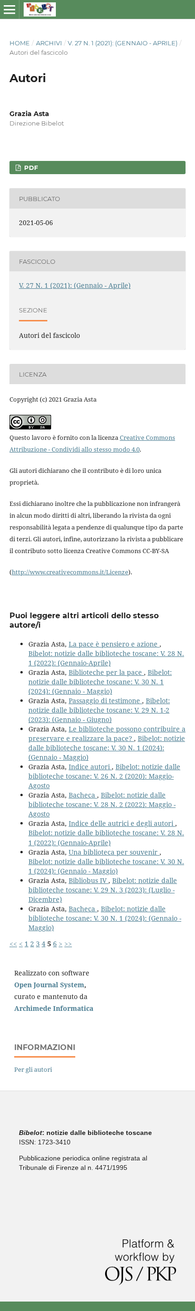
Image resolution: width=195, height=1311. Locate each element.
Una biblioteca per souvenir (114, 852)
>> (68, 943)
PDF (30, 167)
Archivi (49, 43)
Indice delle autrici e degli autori (122, 823)
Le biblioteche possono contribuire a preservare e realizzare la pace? (107, 733)
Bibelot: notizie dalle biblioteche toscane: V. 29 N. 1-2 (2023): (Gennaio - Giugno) (99, 710)
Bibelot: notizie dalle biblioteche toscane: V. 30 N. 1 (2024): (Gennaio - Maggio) (100, 682)
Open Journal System (49, 984)
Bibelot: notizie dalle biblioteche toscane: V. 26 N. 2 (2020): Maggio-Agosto (104, 776)
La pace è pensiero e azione (114, 643)
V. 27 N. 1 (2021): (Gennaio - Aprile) (122, 43)
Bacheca (83, 794)
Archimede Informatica (53, 1008)
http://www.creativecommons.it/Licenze (70, 572)
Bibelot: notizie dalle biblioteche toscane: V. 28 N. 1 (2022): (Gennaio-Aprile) (106, 658)
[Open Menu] (9, 9)
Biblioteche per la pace (106, 672)
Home (19, 43)
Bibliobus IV (88, 880)
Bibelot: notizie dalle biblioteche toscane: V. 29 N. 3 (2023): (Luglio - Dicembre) (102, 890)
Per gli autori (33, 1069)
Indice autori (90, 766)
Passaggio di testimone (105, 700)
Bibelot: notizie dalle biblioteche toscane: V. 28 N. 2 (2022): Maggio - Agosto (102, 804)
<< (13, 943)
